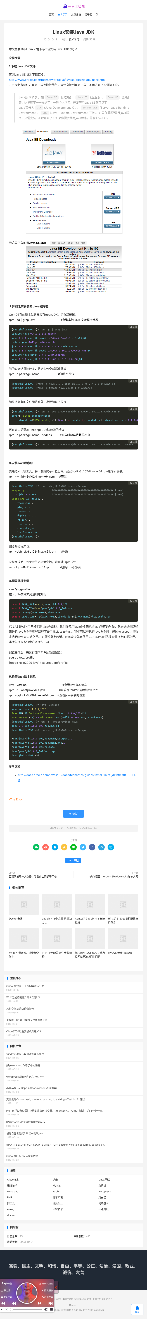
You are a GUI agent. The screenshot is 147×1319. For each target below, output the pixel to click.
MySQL (57, 1185)
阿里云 (11, 1203)
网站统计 (73, 1305)
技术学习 (62, 14)
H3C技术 (58, 1209)
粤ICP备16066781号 (102, 1299)
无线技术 (12, 1185)
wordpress (104, 1191)
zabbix (57, 1191)
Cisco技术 (13, 1179)
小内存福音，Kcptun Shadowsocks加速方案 (113, 876)
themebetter (80, 1299)
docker (11, 1215)
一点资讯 (103, 1209)
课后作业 (58, 1203)
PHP (9, 1197)
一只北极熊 (73, 6)
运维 (55, 1179)
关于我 (88, 14)
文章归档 (76, 14)
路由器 (102, 1197)
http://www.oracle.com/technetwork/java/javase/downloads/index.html (57, 79)
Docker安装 (15, 918)
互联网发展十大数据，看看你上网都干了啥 (33, 876)
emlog (10, 1209)
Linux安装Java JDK (73, 32)
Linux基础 (73, 860)
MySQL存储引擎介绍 (120, 952)
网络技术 (103, 1203)
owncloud (12, 1191)
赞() (73, 813)
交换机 (102, 1185)
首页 (51, 14)
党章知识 (58, 1197)
